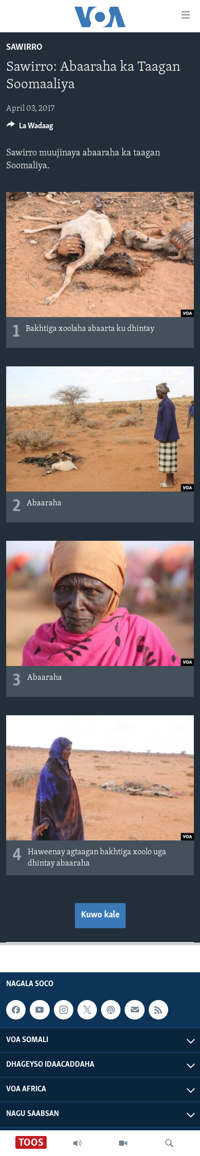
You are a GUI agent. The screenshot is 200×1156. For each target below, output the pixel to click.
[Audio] (77, 1143)
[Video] (123, 1143)
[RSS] (158, 1010)
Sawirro (24, 47)
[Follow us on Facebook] (16, 1010)
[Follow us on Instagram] (63, 1010)
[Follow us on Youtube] (39, 1010)
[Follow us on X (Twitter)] (87, 1010)
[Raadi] (169, 1143)
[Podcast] (111, 1010)
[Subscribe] (134, 1010)
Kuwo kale (100, 915)
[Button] (30, 128)
